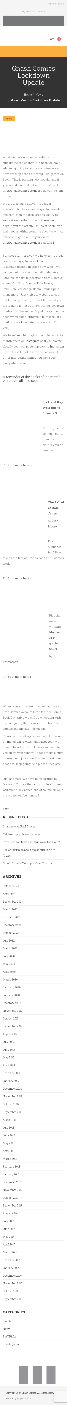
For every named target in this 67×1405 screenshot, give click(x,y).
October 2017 (10, 1197)
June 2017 (9, 1229)
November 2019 (12, 1010)
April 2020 (9, 971)
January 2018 (11, 1174)
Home (28, 94)
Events (7, 1321)
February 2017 (11, 1260)
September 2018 (13, 1112)
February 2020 (12, 987)
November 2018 (13, 1096)
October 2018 (11, 1104)
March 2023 (10, 909)
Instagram (32, 341)
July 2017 (8, 1221)
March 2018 (10, 1158)
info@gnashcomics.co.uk (20, 190)
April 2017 (9, 1244)
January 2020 (11, 995)
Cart (51, 39)
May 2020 (9, 964)
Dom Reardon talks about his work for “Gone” (31, 842)
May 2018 (9, 1143)
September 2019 (12, 1026)
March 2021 (10, 948)
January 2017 (11, 1268)
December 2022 (12, 925)
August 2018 (10, 1120)
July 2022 (9, 940)
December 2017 (12, 1182)
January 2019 (11, 1081)
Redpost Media (24, 1398)
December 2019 (12, 1003)
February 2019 (11, 1073)
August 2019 (10, 1034)
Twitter (27, 741)
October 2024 (11, 886)
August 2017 (10, 1213)
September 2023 (13, 901)
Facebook (45, 741)
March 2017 (10, 1252)
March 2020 (10, 979)
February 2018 (11, 1166)
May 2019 (8, 1057)
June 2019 (9, 1049)
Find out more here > (17, 465)
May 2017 (8, 1236)
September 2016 (12, 1299)
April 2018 (9, 1151)
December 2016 (12, 1275)
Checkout (40, 11)
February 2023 (11, 917)
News (39, 94)
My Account (28, 11)
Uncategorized (12, 1344)
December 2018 (12, 1088)
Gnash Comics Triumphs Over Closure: (27, 863)
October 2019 (10, 1018)
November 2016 (12, 1283)
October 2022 (11, 933)
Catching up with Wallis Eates (21, 834)
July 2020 (9, 956)
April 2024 (9, 894)
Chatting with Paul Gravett (19, 826)
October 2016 (11, 1291)
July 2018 (8, 1127)
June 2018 (9, 1135)
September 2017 (12, 1205)
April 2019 (9, 1065)
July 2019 (8, 1042)
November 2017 (12, 1190)
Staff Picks (9, 1336)
